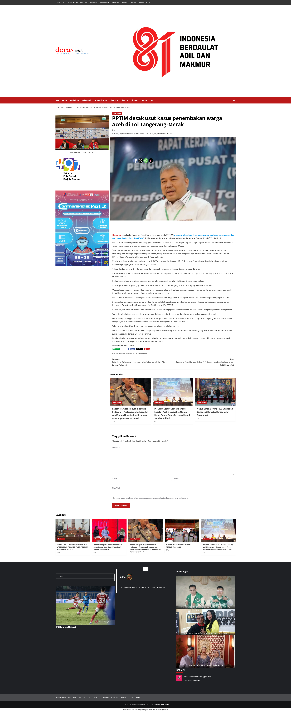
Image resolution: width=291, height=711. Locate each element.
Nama (115, 478)
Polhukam (83, 3)
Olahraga (115, 3)
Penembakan (120, 354)
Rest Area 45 (130, 354)
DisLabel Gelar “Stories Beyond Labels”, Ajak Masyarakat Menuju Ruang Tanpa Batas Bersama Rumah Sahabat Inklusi (172, 413)
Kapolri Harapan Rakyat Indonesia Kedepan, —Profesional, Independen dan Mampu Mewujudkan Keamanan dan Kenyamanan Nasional (130, 413)
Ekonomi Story (104, 3)
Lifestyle (124, 3)
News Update (73, 3)
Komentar (116, 447)
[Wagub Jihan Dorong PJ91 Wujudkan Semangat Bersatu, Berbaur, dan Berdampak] (215, 391)
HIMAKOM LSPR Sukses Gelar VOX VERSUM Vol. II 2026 (178, 546)
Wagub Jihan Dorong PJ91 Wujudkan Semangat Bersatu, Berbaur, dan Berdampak (215, 412)
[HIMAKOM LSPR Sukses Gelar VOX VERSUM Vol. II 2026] (182, 530)
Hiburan (133, 3)
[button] (234, 100)
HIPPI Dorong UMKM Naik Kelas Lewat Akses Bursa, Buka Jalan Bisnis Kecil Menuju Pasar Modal (108, 547)
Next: (205, 362)
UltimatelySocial (161, 709)
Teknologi (93, 3)
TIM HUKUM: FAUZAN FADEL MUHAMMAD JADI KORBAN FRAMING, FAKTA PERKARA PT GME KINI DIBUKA (72, 547)
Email (176, 478)
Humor (141, 3)
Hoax (148, 3)
